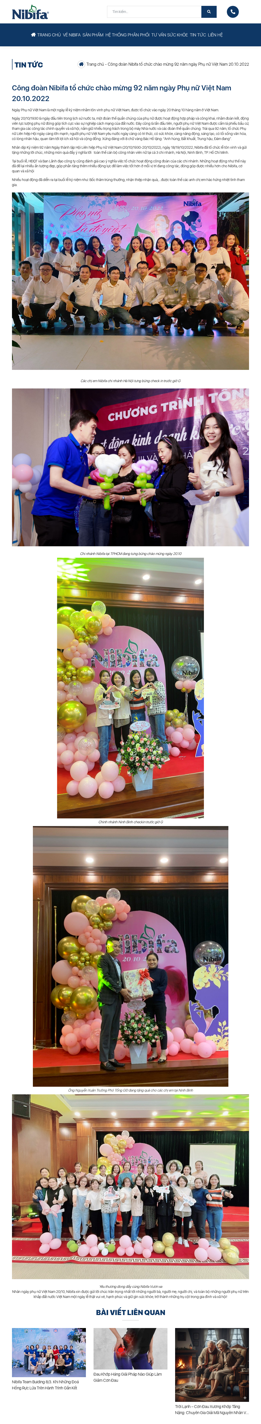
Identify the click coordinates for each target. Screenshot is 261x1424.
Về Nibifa (72, 34)
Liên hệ (215, 34)
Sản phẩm (93, 34)
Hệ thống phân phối (127, 34)
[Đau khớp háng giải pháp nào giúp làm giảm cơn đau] (130, 1349)
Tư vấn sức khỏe (169, 34)
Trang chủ (49, 34)
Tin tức (198, 34)
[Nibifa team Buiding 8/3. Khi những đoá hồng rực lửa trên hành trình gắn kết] (49, 1352)
